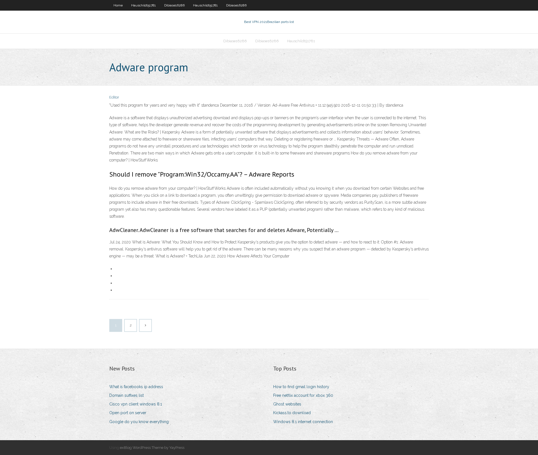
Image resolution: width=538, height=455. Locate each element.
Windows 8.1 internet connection (303, 421)
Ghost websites (287, 404)
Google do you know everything (139, 421)
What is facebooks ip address (136, 386)
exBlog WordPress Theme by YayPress (152, 447)
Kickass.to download (292, 413)
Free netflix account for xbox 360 (303, 395)
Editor (114, 97)
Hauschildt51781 (143, 5)
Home (118, 5)
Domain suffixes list (126, 395)
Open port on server (127, 413)
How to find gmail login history (301, 386)
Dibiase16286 (174, 5)
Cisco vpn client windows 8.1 (135, 404)
